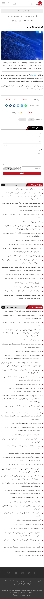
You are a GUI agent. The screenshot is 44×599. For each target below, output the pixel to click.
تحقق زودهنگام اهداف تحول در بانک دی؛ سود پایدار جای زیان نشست (22, 514)
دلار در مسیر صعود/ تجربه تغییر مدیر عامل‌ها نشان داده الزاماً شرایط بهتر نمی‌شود (21, 507)
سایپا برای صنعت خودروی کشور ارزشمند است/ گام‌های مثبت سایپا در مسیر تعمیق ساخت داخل (21, 345)
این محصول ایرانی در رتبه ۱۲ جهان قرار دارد (28, 189)
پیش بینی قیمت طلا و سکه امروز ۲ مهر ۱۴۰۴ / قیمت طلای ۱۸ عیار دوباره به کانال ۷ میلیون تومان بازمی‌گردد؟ (21, 227)
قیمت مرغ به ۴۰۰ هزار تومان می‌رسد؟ (30, 210)
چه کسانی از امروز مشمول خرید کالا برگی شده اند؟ (26, 497)
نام (40, 133)
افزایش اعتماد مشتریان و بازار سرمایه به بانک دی (26, 434)
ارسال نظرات (36, 128)
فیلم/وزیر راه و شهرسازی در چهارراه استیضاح (28, 551)
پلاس (24, 11)
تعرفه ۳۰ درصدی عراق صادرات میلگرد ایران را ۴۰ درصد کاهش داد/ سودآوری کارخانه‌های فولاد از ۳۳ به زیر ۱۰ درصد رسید (21, 268)
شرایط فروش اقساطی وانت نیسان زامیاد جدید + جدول (24, 244)
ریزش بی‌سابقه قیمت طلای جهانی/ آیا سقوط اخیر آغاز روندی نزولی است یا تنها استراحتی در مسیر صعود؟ (21, 205)
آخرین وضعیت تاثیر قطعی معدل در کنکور (29, 520)
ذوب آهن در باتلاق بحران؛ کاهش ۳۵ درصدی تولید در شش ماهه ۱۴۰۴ (22, 447)
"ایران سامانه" (17, 595)
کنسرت (22, 119)
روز (16, 185)
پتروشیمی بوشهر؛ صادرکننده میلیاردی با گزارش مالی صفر (24, 453)
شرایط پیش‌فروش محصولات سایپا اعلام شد (28, 240)
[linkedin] (10, 105)
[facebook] (14, 105)
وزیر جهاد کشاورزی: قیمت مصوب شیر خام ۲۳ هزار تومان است (23, 256)
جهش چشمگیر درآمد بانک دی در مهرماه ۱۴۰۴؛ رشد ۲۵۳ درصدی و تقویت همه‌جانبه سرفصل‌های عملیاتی (21, 297)
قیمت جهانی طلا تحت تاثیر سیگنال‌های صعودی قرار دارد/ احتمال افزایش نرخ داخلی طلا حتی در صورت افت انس (21, 250)
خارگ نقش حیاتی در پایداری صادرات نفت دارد (27, 287)
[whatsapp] (25, 105)
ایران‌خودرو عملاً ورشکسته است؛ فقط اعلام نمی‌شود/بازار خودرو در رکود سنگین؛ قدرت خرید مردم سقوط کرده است (22, 459)
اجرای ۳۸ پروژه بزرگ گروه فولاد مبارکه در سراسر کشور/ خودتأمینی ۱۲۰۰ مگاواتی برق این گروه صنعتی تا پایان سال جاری (22, 492)
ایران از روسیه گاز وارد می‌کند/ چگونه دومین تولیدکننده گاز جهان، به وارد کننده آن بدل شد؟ (21, 371)
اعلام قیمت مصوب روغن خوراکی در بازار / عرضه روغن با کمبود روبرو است (21, 216)
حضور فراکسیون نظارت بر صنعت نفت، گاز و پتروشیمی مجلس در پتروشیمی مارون (22, 440)
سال (3, 185)
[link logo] (36, 3)
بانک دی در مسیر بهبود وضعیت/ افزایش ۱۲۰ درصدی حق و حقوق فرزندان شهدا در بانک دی (21, 234)
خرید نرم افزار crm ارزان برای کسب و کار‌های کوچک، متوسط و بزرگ (22, 541)
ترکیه (31, 119)
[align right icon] (28, 20)
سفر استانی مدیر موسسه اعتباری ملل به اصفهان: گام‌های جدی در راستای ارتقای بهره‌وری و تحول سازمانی (22, 429)
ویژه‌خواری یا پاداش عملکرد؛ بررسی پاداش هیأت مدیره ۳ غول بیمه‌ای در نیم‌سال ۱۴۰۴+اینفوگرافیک (23, 534)
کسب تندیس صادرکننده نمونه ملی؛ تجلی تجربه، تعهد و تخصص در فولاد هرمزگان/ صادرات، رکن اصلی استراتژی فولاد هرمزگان (21, 364)
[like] (29, 112)
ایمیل (39, 142)
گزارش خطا (16, 112)
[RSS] (8, 572)
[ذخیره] (20, 21)
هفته (11, 185)
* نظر (40, 150)
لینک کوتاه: (36, 100)
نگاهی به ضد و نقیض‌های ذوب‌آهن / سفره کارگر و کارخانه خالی (22, 547)
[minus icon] (25, 20)
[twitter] (18, 105)
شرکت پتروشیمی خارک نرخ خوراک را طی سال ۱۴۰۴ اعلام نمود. (22, 278)
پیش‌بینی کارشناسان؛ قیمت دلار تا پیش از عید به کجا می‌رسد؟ (23, 274)
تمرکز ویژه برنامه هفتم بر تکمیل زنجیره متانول (27, 283)
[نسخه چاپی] (13, 21)
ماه (7, 185)
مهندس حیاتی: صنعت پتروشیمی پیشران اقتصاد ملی (25, 501)
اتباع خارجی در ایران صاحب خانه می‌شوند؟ (28, 384)
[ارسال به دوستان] (16, 21)
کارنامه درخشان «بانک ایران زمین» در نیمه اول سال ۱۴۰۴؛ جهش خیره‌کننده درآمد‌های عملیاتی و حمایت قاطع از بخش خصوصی (22, 357)
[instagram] (22, 572)
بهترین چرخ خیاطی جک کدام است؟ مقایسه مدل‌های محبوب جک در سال (21, 407)
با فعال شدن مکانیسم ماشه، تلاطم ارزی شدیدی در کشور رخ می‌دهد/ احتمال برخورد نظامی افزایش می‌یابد (23, 390)
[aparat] (35, 572)
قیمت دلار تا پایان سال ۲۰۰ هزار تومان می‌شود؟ (27, 524)
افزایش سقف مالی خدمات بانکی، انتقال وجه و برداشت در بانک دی (21, 291)
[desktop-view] (14, 4)
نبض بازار (33, 75)
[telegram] (22, 105)
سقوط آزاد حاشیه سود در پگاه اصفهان (30, 555)
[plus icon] (31, 20)
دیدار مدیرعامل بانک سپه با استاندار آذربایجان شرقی (26, 423)
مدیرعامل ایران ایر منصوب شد (32, 222)
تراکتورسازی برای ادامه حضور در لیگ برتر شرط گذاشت (25, 528)
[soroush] (6, 105)
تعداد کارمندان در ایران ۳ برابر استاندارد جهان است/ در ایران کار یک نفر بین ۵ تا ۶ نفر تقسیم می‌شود (21, 261)
